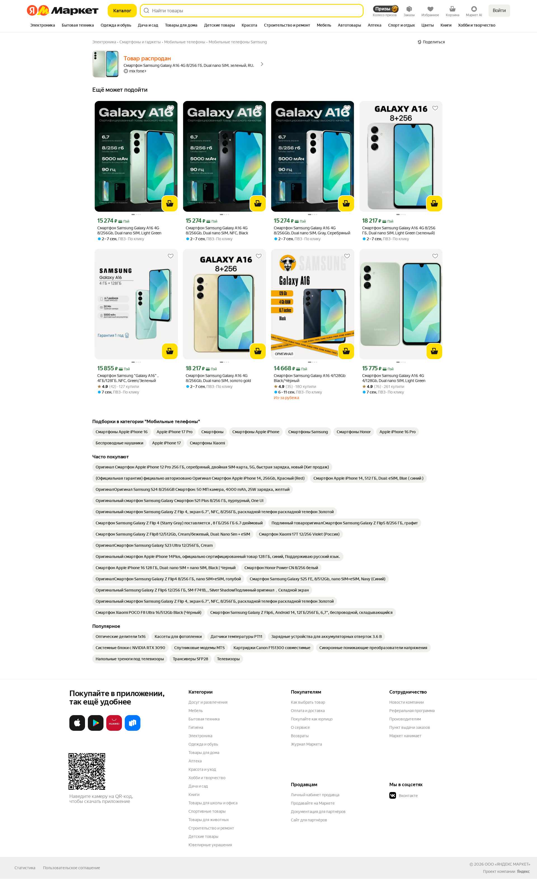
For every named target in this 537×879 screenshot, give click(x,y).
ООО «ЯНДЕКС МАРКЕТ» (507, 864)
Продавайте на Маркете (313, 803)
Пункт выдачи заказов (409, 727)
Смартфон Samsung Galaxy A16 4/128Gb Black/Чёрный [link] (309, 378)
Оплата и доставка (308, 710)
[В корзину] (169, 203)
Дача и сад (198, 786)
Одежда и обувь (203, 744)
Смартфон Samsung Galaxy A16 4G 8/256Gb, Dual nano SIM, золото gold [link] (218, 378)
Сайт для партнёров (309, 820)
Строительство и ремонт (211, 828)
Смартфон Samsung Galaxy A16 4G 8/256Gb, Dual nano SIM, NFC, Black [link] (217, 230)
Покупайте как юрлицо (312, 719)
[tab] (42, 25)
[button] (428, 795)
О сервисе (300, 727)
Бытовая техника (204, 719)
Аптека (195, 761)
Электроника (200, 736)
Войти (499, 10)
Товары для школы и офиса (213, 803)
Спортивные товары (207, 811)
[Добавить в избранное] (171, 108)
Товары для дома (204, 752)
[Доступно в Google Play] (95, 730)
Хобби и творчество (207, 778)
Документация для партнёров (318, 811)
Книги (194, 794)
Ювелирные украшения (210, 845)
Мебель (196, 710)
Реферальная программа (412, 710)
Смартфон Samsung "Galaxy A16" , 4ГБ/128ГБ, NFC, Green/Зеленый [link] (127, 378)
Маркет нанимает (405, 736)
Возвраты (300, 736)
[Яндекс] (523, 871)
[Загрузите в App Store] (77, 730)
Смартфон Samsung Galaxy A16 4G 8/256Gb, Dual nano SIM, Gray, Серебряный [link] (312, 230)
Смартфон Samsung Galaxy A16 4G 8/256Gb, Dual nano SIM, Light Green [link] (129, 230)
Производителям (405, 719)
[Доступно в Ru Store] (132, 730)
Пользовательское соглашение (71, 868)
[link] (121, 431)
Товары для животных (209, 819)
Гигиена (196, 727)
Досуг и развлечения (208, 702)
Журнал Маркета (306, 744)
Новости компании (406, 702)
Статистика (25, 868)
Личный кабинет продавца (315, 795)
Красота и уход (202, 769)
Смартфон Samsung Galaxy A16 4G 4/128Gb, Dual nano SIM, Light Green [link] (393, 378)
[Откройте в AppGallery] (114, 730)
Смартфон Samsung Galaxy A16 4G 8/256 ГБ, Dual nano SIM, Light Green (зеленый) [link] (398, 230)
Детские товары (203, 836)
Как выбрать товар (308, 702)
